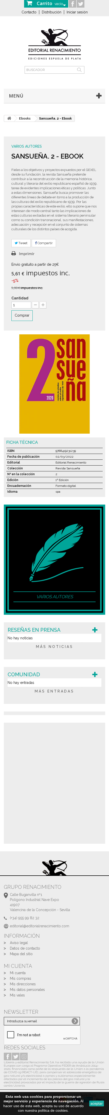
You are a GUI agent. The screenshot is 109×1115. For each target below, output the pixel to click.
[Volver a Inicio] (9, 118)
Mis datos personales (27, 990)
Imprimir (26, 254)
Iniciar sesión (77, 12)
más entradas (54, 691)
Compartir (45, 243)
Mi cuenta (18, 973)
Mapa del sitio (21, 954)
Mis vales (17, 995)
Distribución (51, 12)
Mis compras (20, 978)
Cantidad (19, 298)
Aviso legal (19, 943)
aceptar (96, 1103)
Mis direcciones (23, 984)
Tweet (22, 243)
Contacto (29, 12)
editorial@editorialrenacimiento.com (39, 926)
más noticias (54, 647)
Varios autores (26, 146)
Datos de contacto (25, 948)
